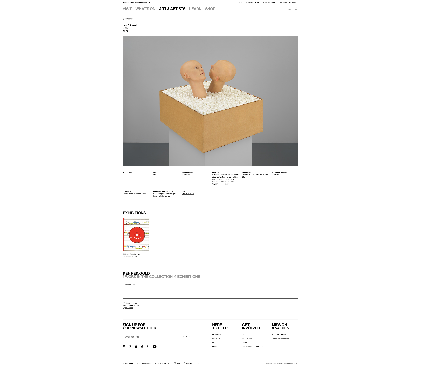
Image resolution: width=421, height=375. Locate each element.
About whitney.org (162, 363)
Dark (178, 363)
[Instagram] (124, 347)
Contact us (216, 338)
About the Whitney (279, 334)
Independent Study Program (253, 346)
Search (295, 8)
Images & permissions (131, 305)
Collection (129, 19)
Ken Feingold (129, 25)
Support (245, 334)
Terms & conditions (144, 363)
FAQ (213, 342)
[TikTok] (142, 347)
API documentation (130, 303)
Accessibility (217, 334)
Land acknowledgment (280, 338)
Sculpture (186, 175)
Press (214, 346)
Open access (128, 308)
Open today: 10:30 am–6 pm (248, 3)
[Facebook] (136, 347)
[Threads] (130, 347)
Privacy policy (128, 363)
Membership (247, 338)
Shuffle (289, 8)
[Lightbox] (210, 101)
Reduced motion (192, 363)
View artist (130, 284)
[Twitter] (148, 347)
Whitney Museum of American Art (136, 3)
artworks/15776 (188, 194)
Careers (245, 342)
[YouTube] (154, 347)
